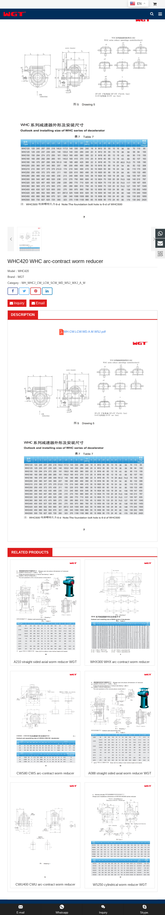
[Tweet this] (24, 291)
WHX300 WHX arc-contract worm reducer (120, 662)
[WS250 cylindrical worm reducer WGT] (119, 831)
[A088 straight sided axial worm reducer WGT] (119, 720)
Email (40, 303)
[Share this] (13, 291)
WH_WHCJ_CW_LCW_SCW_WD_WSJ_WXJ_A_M (53, 282)
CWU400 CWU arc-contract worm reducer (45, 884)
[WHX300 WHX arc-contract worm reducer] (119, 608)
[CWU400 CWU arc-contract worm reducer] (45, 831)
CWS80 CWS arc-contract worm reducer (45, 773)
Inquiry (18, 303)
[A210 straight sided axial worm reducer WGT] (45, 608)
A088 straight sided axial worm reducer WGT (119, 773)
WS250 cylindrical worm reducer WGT (120, 884)
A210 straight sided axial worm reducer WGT (45, 662)
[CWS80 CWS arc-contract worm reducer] (45, 720)
